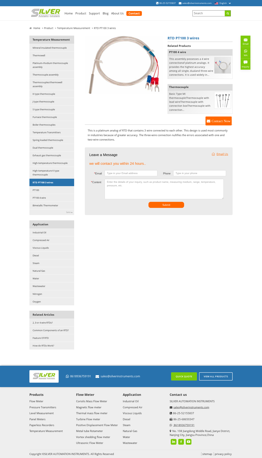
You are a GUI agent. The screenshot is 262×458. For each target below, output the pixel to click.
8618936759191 (80, 376)
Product (80, 13)
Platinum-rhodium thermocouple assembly (50, 65)
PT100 (36, 190)
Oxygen (37, 301)
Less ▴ (69, 212)
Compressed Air (41, 240)
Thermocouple (179, 87)
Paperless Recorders (41, 425)
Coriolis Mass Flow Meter (91, 401)
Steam (36, 263)
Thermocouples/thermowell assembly (47, 84)
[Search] (228, 13)
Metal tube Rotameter (89, 431)
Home (69, 13)
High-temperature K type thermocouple (46, 172)
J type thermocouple (43, 101)
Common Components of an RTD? (51, 330)
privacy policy (223, 454)
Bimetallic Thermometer (45, 205)
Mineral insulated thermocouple (50, 47)
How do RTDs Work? (43, 345)
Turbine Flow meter (88, 419)
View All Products (216, 376)
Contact (134, 13)
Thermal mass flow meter (91, 413)
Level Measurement (41, 413)
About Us (117, 13)
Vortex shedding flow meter (93, 437)
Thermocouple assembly (46, 74)
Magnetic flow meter (88, 407)
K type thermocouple (44, 93)
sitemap (207, 454)
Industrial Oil (39, 232)
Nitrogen (37, 294)
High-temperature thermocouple (50, 163)
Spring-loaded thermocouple (48, 140)
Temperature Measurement (73, 28)
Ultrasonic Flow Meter (89, 443)
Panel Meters (37, 419)
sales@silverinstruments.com (197, 3)
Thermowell (39, 55)
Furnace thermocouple (45, 117)
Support (94, 13)
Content (96, 182)
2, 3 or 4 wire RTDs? (43, 322)
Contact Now (221, 121)
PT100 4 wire (39, 197)
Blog (106, 13)
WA (244, 56)
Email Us (222, 154)
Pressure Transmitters (42, 407)
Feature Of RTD (41, 338)
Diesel (36, 255)
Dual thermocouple (43, 147)
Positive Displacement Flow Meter (97, 425)
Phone (167, 173)
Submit (166, 204)
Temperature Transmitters (47, 132)
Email (98, 173)
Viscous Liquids (41, 247)
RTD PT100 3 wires (43, 182)
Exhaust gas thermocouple (47, 155)
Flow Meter (36, 401)
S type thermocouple (44, 109)
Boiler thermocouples (44, 124)
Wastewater (39, 286)
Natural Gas (39, 270)
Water (36, 278)
